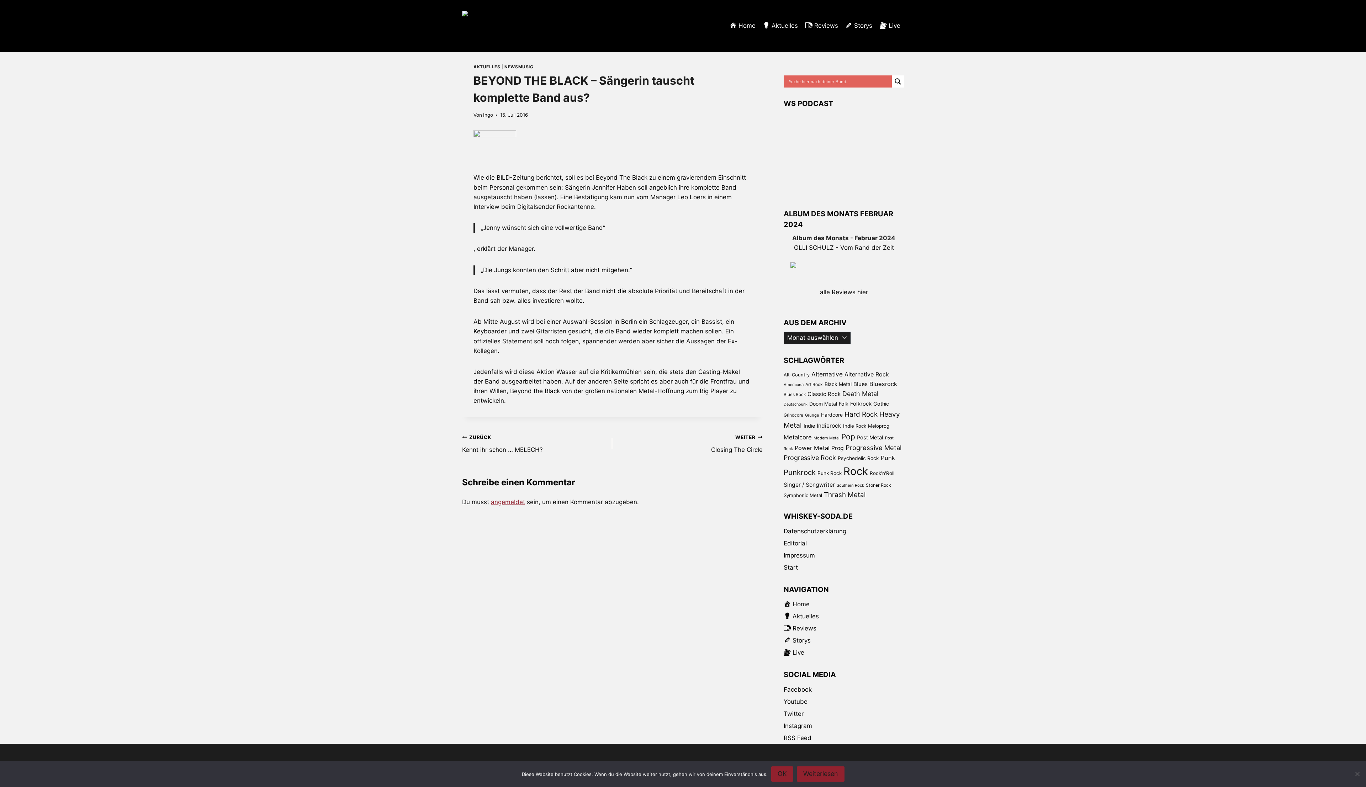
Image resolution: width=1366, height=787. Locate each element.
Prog (837, 448)
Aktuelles (486, 66)
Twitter (794, 713)
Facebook (798, 689)
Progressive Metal (873, 447)
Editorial (795, 543)
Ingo (488, 115)
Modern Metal (827, 437)
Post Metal (870, 437)
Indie (809, 426)
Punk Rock (829, 473)
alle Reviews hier (844, 292)
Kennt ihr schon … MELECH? (502, 443)
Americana (794, 384)
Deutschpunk (796, 404)
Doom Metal (823, 404)
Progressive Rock (810, 457)
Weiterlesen (820, 773)
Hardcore (832, 415)
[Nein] (1357, 773)
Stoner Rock (878, 485)
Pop (848, 436)
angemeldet (508, 502)
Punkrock (800, 472)
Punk (888, 457)
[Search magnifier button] (898, 81)
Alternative (827, 374)
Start (791, 567)
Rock (855, 471)
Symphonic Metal (803, 495)
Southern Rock (850, 485)
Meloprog (878, 426)
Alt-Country (797, 374)
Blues (860, 384)
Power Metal (812, 447)
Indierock (829, 425)
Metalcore (798, 437)
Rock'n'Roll (882, 473)
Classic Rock (824, 394)
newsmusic (518, 66)
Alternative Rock (867, 374)
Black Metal (838, 384)
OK (782, 773)
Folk (843, 404)
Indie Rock (854, 426)
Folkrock (861, 404)
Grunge (812, 415)
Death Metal (860, 393)
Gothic (881, 404)
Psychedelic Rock (858, 458)
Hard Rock (861, 414)
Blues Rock (795, 394)
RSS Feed (797, 737)
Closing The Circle (736, 443)
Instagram (798, 725)
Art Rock (814, 384)
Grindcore (793, 415)
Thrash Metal (844, 495)
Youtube (796, 701)
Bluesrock (883, 383)
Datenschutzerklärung (815, 531)
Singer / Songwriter (809, 484)
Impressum (799, 555)
